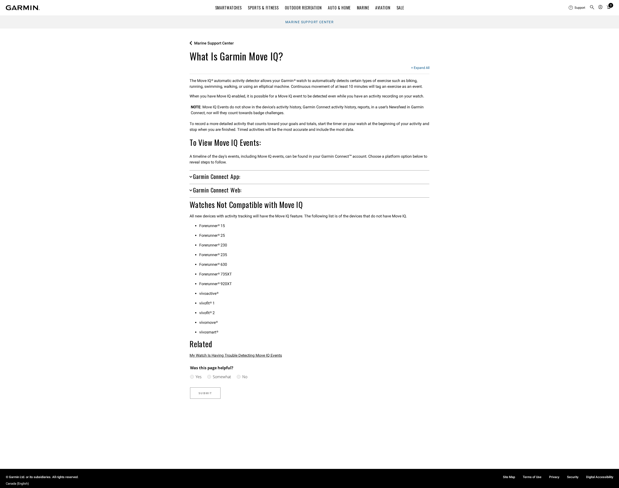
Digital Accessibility (599, 477)
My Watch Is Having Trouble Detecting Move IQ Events (236, 355)
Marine (363, 8)
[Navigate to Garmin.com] (23, 7)
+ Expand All (420, 68)
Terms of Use (532, 477)
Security (572, 477)
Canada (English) (17, 483)
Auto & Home (339, 8)
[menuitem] (577, 7)
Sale (400, 8)
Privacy (554, 477)
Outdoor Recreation (303, 8)
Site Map (509, 477)
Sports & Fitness (263, 8)
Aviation (382, 8)
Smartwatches (228, 8)
